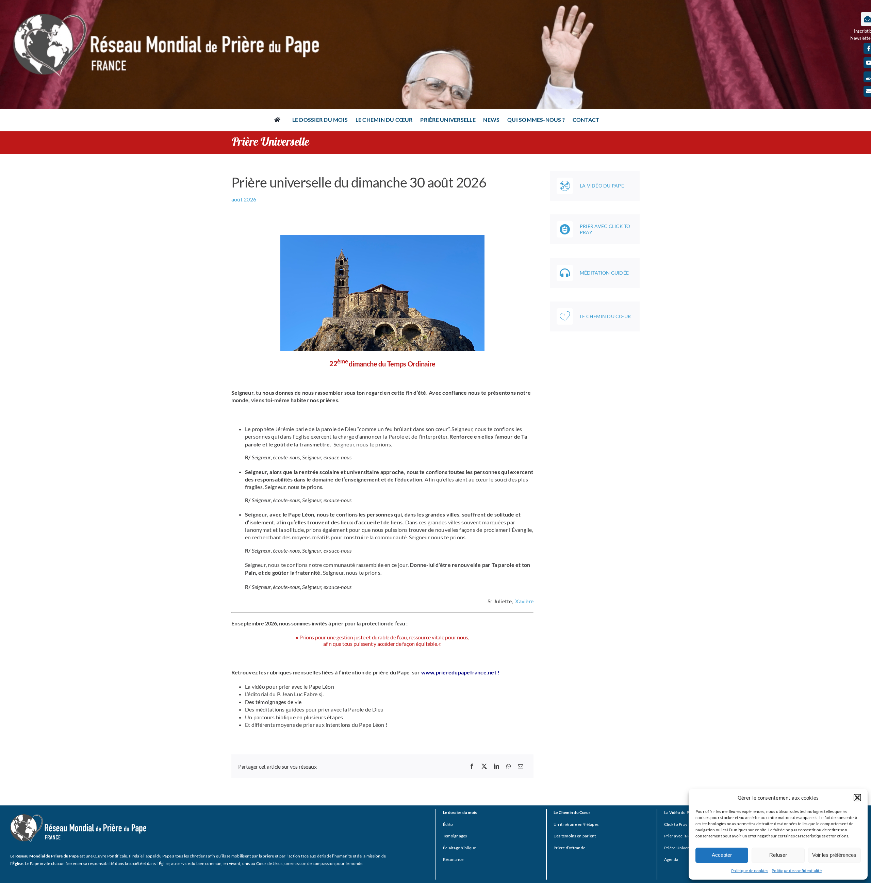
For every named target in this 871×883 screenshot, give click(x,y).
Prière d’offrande (569, 847)
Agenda (671, 859)
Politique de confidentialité (797, 870)
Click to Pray (675, 824)
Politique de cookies (749, 870)
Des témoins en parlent (575, 835)
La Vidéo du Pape (680, 812)
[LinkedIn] (496, 766)
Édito (448, 824)
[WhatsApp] (508, 766)
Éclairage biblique (459, 847)
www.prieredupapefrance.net (459, 672)
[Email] (520, 766)
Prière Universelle (680, 847)
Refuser (778, 855)
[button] (857, 797)
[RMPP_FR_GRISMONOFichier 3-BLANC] (78, 817)
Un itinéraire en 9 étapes (576, 824)
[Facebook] (472, 766)
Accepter (722, 855)
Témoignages (455, 835)
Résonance (453, 859)
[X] (484, 766)
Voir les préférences (834, 855)
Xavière (524, 601)
